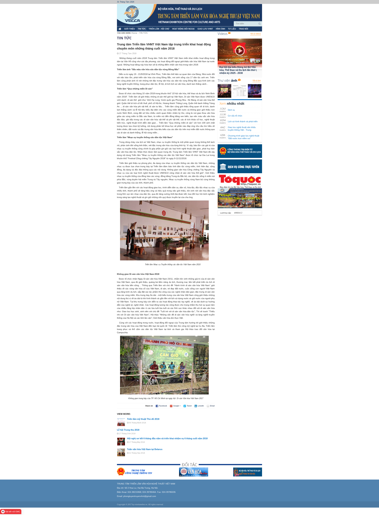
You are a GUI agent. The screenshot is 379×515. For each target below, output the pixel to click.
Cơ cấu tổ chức (235, 116)
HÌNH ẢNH (220, 29)
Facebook (163, 406)
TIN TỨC (142, 29)
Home (134, 33)
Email (212, 406)
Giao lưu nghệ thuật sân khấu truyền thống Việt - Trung (242, 128)
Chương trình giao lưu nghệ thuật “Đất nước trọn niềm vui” (243, 137)
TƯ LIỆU (232, 29)
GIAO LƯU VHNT (205, 29)
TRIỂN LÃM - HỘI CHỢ (159, 29)
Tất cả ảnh (256, 81)
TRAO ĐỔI (243, 29)
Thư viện (227, 80)
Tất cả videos (255, 34)
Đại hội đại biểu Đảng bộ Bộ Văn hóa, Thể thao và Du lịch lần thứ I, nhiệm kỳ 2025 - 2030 (238, 70)
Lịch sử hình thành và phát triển (243, 121)
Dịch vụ (231, 110)
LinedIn (200, 406)
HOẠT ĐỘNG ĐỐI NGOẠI (183, 29)
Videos (223, 33)
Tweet (189, 406)
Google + (177, 406)
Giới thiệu (129, 29)
